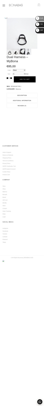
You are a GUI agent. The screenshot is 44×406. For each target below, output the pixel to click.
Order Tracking (7, 211)
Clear (26, 74)
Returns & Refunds (8, 155)
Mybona (18, 89)
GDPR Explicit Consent (9, 169)
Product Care (6, 174)
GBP (40, 30)
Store (4, 205)
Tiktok (4, 242)
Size (9, 74)
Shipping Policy (7, 158)
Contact (5, 208)
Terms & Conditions (8, 160)
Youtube (5, 234)
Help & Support (7, 152)
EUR (40, 18)
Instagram (5, 228)
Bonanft (5, 194)
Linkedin (5, 236)
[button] (20, 18)
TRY (40, 24)
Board (4, 197)
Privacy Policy (6, 163)
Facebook (5, 231)
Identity (5, 203)
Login (4, 217)
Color (9, 70)
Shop (4, 189)
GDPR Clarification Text (9, 166)
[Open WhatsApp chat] (39, 401)
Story (4, 186)
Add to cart (25, 79)
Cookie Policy (6, 172)
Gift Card (5, 200)
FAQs (4, 214)
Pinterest (5, 239)
